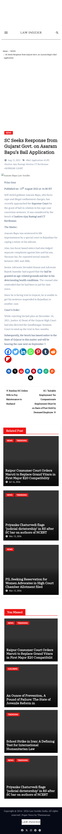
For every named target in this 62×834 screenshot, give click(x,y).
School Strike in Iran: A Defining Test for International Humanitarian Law (30, 745)
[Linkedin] (23, 351)
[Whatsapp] (30, 351)
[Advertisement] (31, 91)
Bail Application (35, 160)
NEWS (8, 132)
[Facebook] (8, 351)
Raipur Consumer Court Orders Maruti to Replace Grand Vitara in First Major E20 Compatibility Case (30, 476)
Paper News (28, 815)
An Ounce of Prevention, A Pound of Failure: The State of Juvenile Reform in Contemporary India (28, 701)
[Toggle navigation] (6, 32)
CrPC (47, 160)
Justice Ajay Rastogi (15, 164)
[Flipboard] (8, 359)
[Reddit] (53, 351)
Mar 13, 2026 (15, 536)
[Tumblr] (45, 351)
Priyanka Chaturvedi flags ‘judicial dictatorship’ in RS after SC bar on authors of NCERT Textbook (29, 530)
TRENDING (22, 440)
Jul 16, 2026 (14, 481)
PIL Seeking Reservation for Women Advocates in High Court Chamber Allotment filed (29, 583)
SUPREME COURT (14, 168)
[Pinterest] (38, 351)
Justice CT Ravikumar (37, 164)
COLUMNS (12, 668)
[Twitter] (15, 351)
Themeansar (43, 815)
